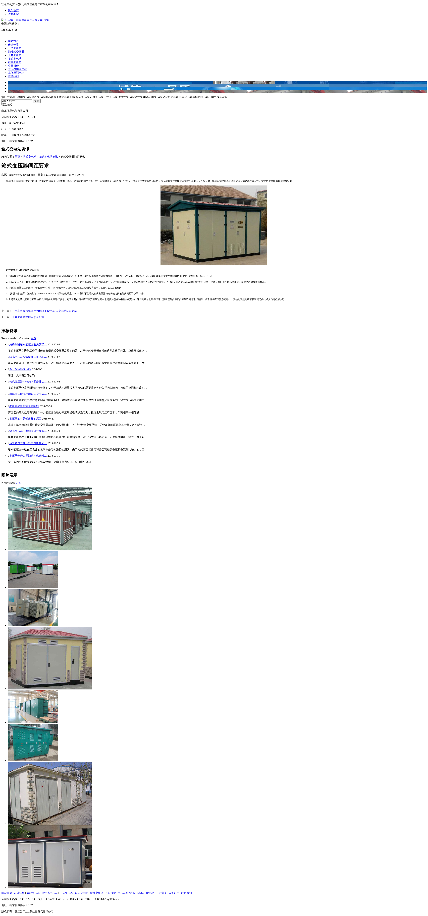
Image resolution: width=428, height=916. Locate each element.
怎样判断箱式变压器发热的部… (28, 344)
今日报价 (13, 65)
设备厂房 (174, 892)
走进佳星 (13, 44)
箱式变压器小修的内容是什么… (28, 381)
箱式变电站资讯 (48, 156)
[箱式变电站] (50, 688)
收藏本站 (13, 14)
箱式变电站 (14, 58)
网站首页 (13, 41)
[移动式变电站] (50, 549)
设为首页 (13, 10)
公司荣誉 (161, 892)
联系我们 (13, 76)
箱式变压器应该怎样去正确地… (28, 356)
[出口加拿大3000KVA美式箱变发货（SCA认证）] (33, 722)
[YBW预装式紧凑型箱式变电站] (33, 760)
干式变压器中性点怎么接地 (28, 317)
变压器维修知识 (17, 69)
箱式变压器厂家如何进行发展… (28, 431)
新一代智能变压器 (20, 369)
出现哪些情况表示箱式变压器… (28, 393)
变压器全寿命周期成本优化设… (28, 455)
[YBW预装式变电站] (33, 587)
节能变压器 (14, 48)
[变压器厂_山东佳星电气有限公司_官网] (25, 20)
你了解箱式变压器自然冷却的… (28, 443)
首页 (17, 156)
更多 (33, 338)
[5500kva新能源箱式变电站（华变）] (33, 625)
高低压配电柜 (16, 72)
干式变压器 (14, 55)
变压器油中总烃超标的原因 (25, 418)
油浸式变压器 (16, 51)
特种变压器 (14, 62)
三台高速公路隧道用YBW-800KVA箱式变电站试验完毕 (44, 311)
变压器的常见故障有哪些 (24, 406)
